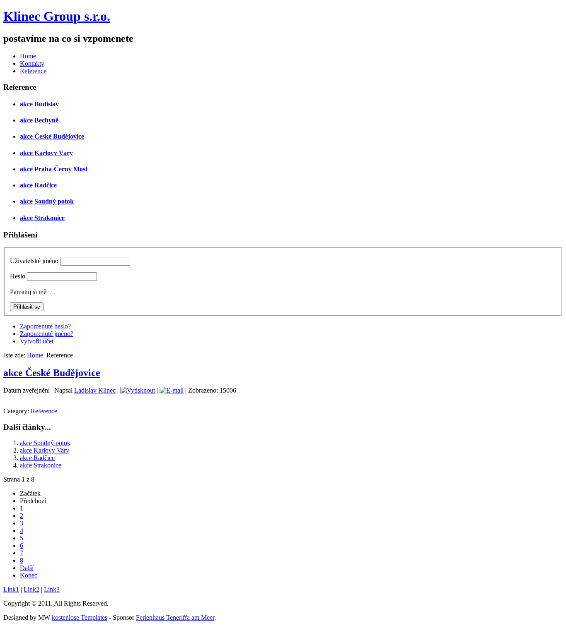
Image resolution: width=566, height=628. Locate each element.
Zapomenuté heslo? (45, 326)
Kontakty (32, 63)
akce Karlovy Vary (46, 152)
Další (27, 567)
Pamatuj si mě (28, 291)
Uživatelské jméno (34, 260)
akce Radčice (38, 185)
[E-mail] (172, 390)
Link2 (31, 589)
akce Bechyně (39, 120)
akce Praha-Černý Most (53, 169)
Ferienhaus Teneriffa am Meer (175, 617)
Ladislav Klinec (95, 390)
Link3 (52, 589)
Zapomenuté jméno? (46, 333)
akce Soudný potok (47, 201)
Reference (33, 70)
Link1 (11, 589)
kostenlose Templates (79, 617)
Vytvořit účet (36, 341)
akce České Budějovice (52, 136)
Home (28, 56)
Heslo (17, 276)
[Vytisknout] (137, 390)
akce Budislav (39, 104)
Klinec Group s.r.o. (56, 16)
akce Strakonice (42, 217)
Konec (28, 575)
